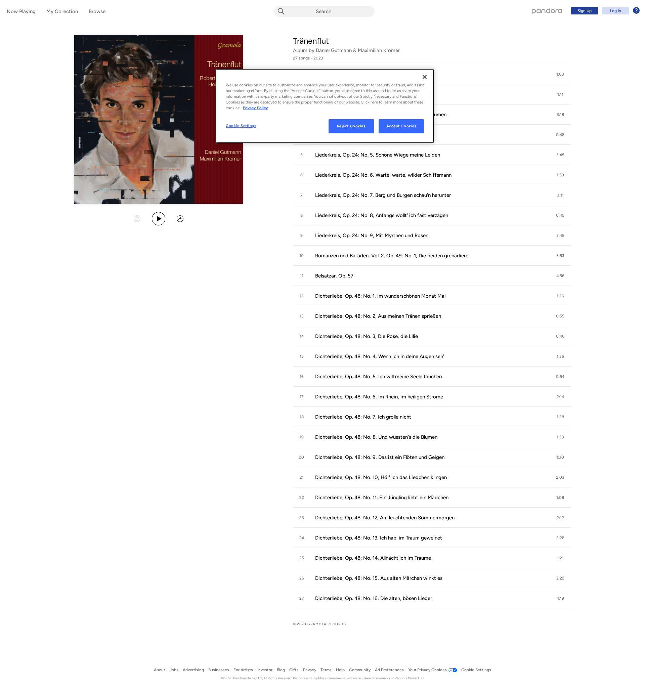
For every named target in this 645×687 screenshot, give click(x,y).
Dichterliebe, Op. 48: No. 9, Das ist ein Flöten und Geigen (379, 457)
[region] (325, 106)
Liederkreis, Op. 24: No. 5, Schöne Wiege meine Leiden (377, 155)
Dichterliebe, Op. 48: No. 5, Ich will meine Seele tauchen (378, 377)
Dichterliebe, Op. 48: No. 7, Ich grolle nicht (363, 417)
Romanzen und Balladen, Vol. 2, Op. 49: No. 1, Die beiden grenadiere (391, 256)
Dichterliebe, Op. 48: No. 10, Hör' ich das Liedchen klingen (381, 477)
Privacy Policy (255, 107)
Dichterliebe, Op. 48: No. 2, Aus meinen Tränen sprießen (378, 316)
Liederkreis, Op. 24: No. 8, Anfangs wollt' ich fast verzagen (381, 215)
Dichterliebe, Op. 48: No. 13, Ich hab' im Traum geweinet (378, 538)
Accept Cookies (401, 126)
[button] (560, 74)
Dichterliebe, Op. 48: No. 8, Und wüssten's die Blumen (376, 437)
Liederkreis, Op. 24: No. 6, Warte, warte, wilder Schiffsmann (383, 175)
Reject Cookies (351, 126)
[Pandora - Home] (546, 10)
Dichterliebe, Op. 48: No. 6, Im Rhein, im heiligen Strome (379, 397)
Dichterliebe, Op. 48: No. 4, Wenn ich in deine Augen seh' (379, 356)
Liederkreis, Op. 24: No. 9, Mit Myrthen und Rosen (371, 235)
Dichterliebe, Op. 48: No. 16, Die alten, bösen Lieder (373, 598)
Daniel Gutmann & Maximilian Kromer (358, 50)
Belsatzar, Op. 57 (334, 276)
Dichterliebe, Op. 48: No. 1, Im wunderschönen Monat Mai (380, 296)
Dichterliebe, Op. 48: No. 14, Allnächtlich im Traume (373, 558)
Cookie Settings (241, 125)
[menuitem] (604, 11)
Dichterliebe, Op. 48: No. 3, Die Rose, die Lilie (366, 336)
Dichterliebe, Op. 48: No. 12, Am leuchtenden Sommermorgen (385, 518)
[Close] (424, 77)
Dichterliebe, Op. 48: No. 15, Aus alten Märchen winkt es (378, 578)
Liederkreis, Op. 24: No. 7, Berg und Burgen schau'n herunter (383, 195)
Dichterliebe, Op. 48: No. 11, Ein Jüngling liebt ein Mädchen (381, 498)
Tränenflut (311, 41)
